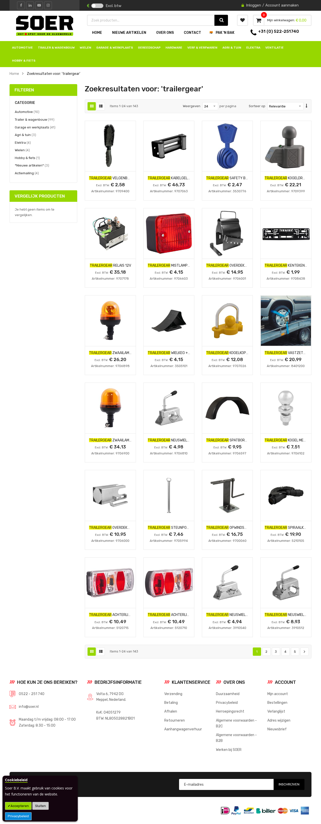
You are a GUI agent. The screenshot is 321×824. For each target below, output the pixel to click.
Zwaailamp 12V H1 (116, 353)
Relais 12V (110, 265)
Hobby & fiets (27, 158)
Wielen (22, 150)
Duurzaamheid (227, 694)
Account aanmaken (282, 5)
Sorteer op (257, 106)
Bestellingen (277, 703)
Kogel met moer (290, 440)
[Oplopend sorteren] (306, 106)
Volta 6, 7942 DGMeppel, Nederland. (111, 697)
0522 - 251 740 (31, 694)
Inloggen (253, 5)
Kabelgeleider (172, 178)
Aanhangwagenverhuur (183, 729)
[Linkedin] (30, 5)
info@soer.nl (29, 707)
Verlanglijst (276, 711)
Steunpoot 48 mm (175, 528)
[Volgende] (304, 652)
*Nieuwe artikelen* (32, 165)
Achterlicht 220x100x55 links (187, 615)
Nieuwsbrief (277, 729)
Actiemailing (27, 173)
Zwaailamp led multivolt (122, 440)
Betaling (171, 703)
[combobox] (151, 20)
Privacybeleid (18, 816)
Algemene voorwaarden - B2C (236, 723)
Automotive (27, 112)
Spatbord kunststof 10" (239, 440)
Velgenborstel (114, 178)
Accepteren (20, 806)
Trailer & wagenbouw (34, 119)
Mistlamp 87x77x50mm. (179, 265)
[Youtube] (39, 5)
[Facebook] (21, 5)
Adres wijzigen (278, 720)
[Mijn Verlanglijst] (242, 20)
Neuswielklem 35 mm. (236, 615)
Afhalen (170, 711)
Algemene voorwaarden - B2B (236, 738)
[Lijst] (101, 106)
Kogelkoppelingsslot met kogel (246, 353)
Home (14, 74)
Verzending (173, 694)
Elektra (23, 142)
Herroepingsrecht (230, 711)
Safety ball (228, 178)
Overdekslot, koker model (124, 528)
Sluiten (40, 806)
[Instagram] (48, 5)
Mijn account (277, 694)
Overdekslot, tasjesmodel (242, 265)
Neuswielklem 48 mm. (177, 440)
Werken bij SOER (229, 750)
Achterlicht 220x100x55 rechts (130, 615)
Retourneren (174, 720)
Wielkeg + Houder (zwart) (182, 353)
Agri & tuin (25, 135)
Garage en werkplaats (35, 127)
